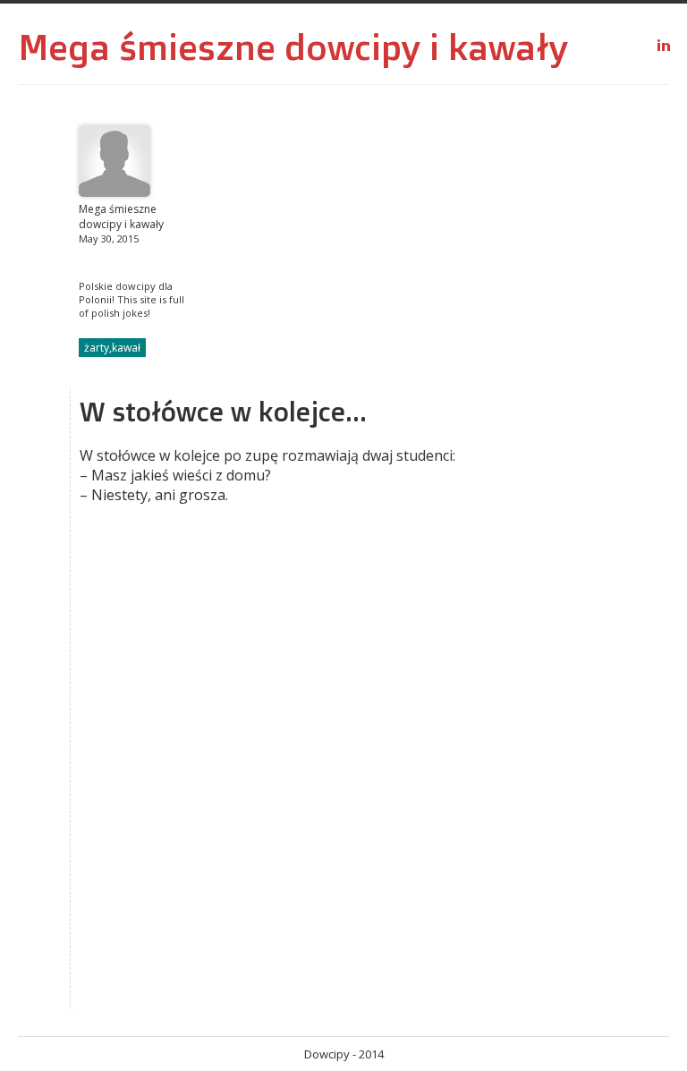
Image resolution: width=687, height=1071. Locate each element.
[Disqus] (285, 776)
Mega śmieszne (147, 46)
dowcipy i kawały (426, 46)
